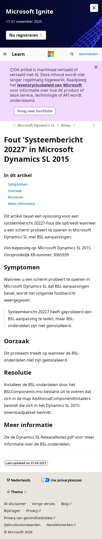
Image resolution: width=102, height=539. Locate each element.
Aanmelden (88, 54)
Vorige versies (43, 503)
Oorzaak (15, 190)
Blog (65, 503)
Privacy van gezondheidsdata (28, 517)
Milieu (66, 125)
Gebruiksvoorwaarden (22, 524)
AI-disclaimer (15, 503)
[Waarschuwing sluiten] (94, 8)
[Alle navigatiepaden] (8, 125)
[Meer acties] (93, 125)
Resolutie (15, 197)
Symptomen (18, 184)
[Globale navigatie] (5, 54)
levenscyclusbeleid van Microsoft (49, 85)
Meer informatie (21, 203)
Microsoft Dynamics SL (36, 125)
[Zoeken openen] (72, 54)
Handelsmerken (60, 524)
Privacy (32, 510)
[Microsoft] (51, 54)
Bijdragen (12, 510)
